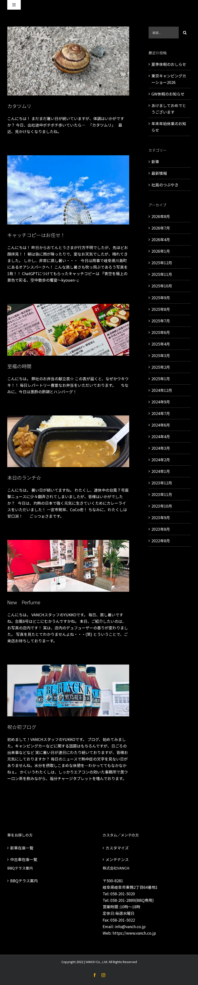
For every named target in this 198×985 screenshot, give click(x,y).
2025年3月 (160, 355)
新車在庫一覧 (21, 848)
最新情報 (159, 173)
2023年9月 (160, 517)
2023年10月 (161, 506)
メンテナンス (117, 859)
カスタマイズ (117, 848)
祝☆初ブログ (21, 726)
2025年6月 (160, 332)
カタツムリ (19, 105)
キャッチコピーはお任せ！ (36, 234)
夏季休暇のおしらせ (168, 64)
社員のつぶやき (164, 185)
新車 (155, 161)
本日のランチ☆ (24, 477)
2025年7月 (160, 321)
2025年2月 (160, 367)
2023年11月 (161, 494)
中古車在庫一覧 (23, 859)
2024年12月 (161, 390)
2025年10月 (161, 286)
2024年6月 (160, 425)
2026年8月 (160, 216)
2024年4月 (160, 436)
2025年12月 (161, 262)
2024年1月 (160, 471)
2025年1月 (160, 378)
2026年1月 (160, 251)
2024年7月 (160, 413)
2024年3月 (160, 448)
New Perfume (23, 602)
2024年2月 (160, 459)
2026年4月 (160, 239)
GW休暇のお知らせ (167, 94)
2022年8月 (160, 540)
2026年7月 (160, 228)
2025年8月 (160, 309)
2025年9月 (160, 297)
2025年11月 (161, 274)
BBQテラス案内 (24, 880)
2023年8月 (160, 529)
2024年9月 (160, 402)
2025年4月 (160, 344)
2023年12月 (161, 483)
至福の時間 (19, 366)
